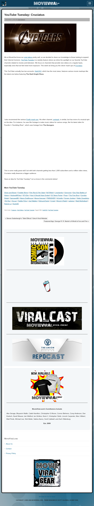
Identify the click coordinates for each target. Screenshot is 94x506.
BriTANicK (50, 193)
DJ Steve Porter (56, 195)
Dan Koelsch (21, 19)
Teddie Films (22, 201)
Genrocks (67, 193)
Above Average (39, 198)
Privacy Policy (11, 453)
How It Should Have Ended (40, 195)
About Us (9, 444)
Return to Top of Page (47, 496)
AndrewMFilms (16, 195)
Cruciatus (78, 65)
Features (13, 210)
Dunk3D (16, 204)
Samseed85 (14, 198)
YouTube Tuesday (27, 60)
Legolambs (59, 193)
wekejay (71, 201)
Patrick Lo (7, 204)
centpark (56, 119)
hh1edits (60, 198)
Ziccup (14, 201)
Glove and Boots (10, 193)
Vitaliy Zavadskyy (83, 198)
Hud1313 (44, 210)
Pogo (66, 195)
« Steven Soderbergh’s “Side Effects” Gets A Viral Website (26, 218)
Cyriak (52, 201)
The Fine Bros (74, 195)
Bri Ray (7, 201)
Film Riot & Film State (37, 193)
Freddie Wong (23, 193)
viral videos (28, 57)
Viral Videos (20, 210)
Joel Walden (33, 201)
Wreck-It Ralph (61, 201)
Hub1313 (38, 71)
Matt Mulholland (81, 201)
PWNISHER (51, 198)
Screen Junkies (69, 198)
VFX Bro (26, 195)
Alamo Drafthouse (26, 198)
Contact (8, 449)
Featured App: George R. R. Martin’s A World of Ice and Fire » (66, 221)
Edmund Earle (44, 201)
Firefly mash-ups (32, 119)
